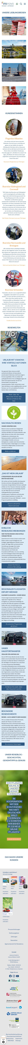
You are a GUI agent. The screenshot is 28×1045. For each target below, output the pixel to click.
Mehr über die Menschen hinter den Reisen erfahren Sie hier (14, 398)
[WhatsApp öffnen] (17, 4)
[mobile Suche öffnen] (21, 4)
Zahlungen (14, 936)
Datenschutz (10, 1038)
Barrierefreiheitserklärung (14, 1034)
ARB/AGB (10, 1040)
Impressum (18, 1038)
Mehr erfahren (10, 451)
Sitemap (18, 1040)
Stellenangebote (14, 933)
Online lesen (6, 916)
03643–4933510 (16, 965)
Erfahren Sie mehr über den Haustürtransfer (14, 688)
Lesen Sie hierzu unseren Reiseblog (14, 566)
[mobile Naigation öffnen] (25, 4)
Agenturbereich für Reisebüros (14, 944)
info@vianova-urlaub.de (16, 969)
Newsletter (14, 940)
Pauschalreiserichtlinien (14, 1036)
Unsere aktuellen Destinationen (14, 505)
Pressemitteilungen (14, 929)
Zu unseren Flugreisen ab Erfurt (14, 625)
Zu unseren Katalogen (13, 744)
